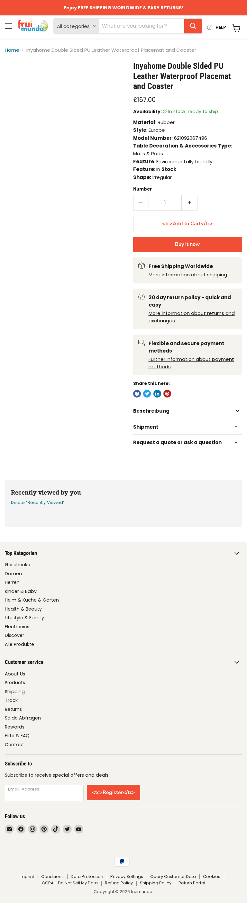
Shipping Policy (155, 883)
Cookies (211, 876)
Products (15, 682)
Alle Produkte (19, 644)
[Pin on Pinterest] (167, 394)
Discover (14, 635)
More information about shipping (188, 274)
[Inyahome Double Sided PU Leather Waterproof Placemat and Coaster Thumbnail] (14, 77)
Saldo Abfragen (23, 718)
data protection (87, 876)
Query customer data (173, 876)
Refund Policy (119, 883)
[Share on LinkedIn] (157, 394)
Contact (14, 744)
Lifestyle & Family (24, 617)
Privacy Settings (126, 876)
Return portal (191, 883)
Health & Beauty (23, 609)
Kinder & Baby (21, 591)
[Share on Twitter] (147, 394)
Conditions (52, 876)
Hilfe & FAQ (17, 735)
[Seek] (193, 26)
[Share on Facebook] (137, 394)
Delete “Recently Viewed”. (38, 502)
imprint (27, 876)
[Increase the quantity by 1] (189, 203)
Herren (12, 582)
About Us (15, 674)
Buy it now (187, 244)
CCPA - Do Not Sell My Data (70, 883)
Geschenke (17, 564)
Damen (13, 573)
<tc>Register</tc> (113, 792)
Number (142, 189)
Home (12, 50)
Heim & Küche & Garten (32, 600)
